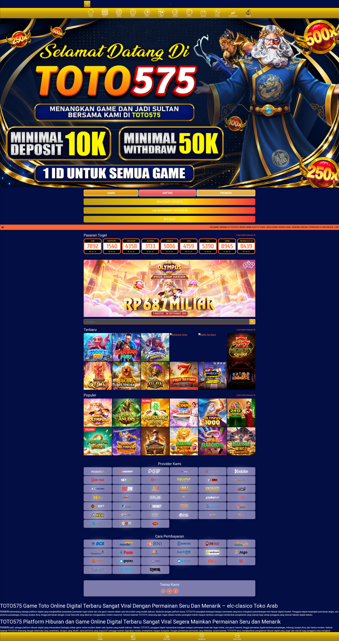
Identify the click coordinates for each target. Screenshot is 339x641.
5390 (169, 246)
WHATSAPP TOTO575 (169, 201)
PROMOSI (226, 193)
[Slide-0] (162, 183)
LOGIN (111, 193)
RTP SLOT (169, 219)
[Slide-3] (177, 183)
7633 (227, 246)
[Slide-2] (172, 183)
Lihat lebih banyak (244, 235)
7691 (246, 246)
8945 (189, 246)
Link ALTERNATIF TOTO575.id (169, 210)
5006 (131, 246)
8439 (208, 246)
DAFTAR (167, 193)
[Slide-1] (167, 183)
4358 (93, 246)
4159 (150, 246)
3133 (112, 246)
